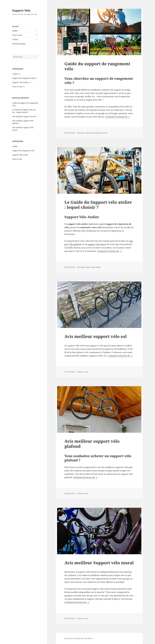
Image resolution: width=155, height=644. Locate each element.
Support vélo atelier (20, 82)
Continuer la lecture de (117, 116)
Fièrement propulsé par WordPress (78, 638)
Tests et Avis (17, 35)
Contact (15, 39)
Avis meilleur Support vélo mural (99, 562)
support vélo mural (97, 244)
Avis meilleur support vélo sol (24, 116)
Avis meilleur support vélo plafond (92, 443)
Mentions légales (19, 44)
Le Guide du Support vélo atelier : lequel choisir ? (98, 204)
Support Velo (21, 10)
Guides (15, 31)
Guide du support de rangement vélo (97, 66)
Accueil (15, 26)
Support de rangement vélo (23, 78)
